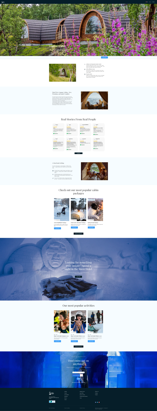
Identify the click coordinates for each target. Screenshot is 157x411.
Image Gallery (82, 393)
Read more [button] (55, 131)
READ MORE (78, 276)
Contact (65, 399)
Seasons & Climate (82, 394)
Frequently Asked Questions (84, 396)
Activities (65, 391)
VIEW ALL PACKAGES (78, 233)
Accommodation (66, 394)
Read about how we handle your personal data (78, 382)
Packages (96, 393)
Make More (100, 408)
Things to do (97, 391)
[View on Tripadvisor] (54, 125)
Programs (96, 394)
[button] (147, 2)
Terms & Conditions (67, 408)
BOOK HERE (104, 57)
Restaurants (66, 396)
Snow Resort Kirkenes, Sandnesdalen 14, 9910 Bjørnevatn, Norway (54, 397)
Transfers (65, 393)
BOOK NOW (57, 228)
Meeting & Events (82, 391)
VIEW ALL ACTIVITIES (78, 346)
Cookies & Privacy (82, 408)
